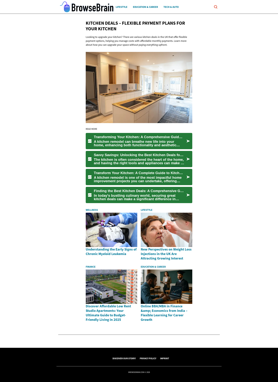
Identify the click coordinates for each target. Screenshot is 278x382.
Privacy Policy (148, 358)
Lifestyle (121, 7)
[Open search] (215, 6)
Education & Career (145, 7)
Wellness (92, 210)
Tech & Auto (171, 7)
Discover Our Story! (124, 358)
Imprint (164, 358)
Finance (91, 266)
